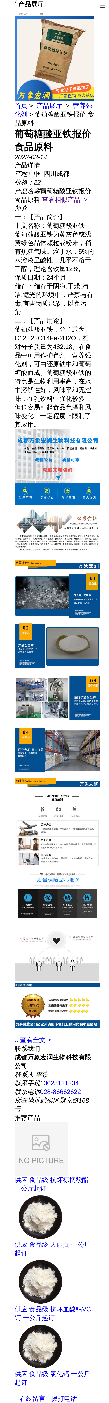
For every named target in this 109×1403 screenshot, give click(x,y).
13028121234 (59, 1083)
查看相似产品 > (65, 199)
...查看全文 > (33, 1039)
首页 (21, 105)
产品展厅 (49, 105)
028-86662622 (60, 1091)
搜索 (41, 14)
